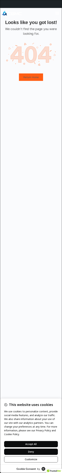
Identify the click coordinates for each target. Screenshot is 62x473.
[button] (57, 13)
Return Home (31, 77)
